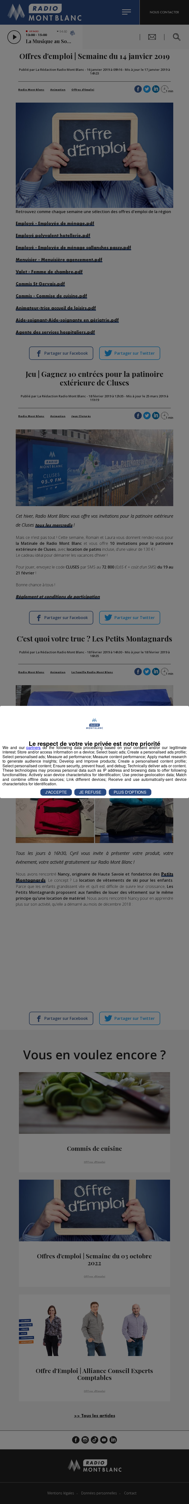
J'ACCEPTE (56, 792)
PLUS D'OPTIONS (130, 792)
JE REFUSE (90, 792)
